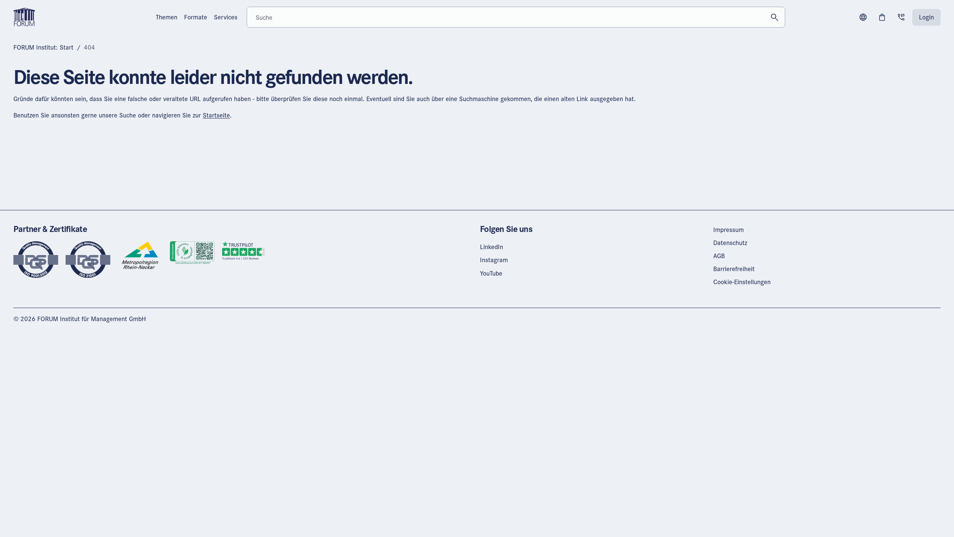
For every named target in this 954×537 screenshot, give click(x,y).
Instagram (494, 259)
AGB (719, 255)
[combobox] (516, 17)
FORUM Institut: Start (43, 47)
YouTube (491, 273)
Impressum (728, 229)
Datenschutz (730, 242)
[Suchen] (775, 17)
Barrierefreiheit (734, 268)
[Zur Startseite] (24, 16)
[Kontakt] (901, 17)
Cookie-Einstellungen (742, 281)
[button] (863, 17)
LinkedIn (491, 246)
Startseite (216, 115)
